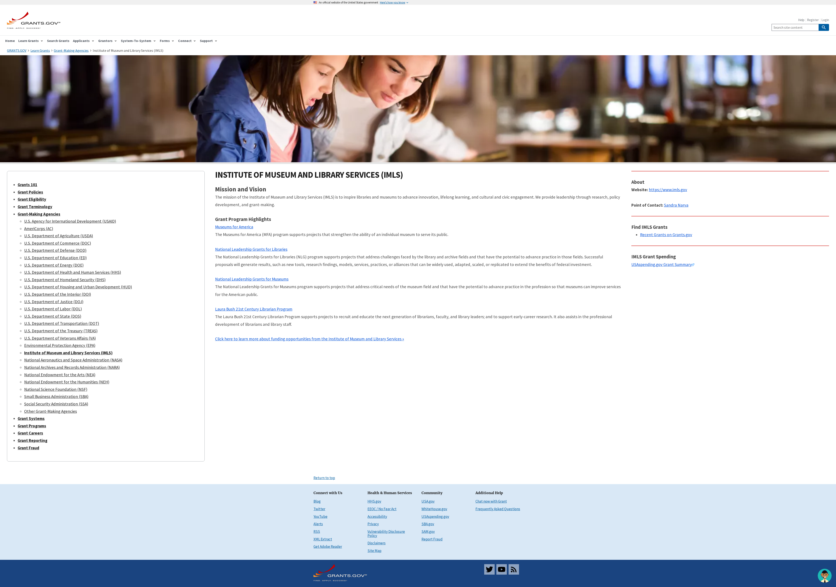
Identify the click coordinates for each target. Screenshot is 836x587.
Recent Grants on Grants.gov (666, 234)
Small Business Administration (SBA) (56, 396)
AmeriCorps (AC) (38, 228)
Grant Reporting (32, 440)
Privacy (373, 524)
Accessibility (377, 516)
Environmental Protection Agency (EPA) (59, 345)
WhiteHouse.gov (434, 509)
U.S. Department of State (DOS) (52, 316)
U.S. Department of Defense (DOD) (55, 250)
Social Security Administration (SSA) (56, 403)
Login (825, 19)
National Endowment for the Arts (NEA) (59, 374)
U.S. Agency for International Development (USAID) (70, 221)
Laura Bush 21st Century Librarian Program (253, 309)
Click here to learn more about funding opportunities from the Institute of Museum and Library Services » (309, 338)
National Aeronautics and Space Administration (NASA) (73, 360)
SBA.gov (427, 524)
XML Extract (323, 539)
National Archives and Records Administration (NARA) (72, 367)
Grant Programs (32, 425)
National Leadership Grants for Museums (251, 279)
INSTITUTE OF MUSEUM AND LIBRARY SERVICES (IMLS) (309, 175)
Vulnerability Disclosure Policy (386, 533)
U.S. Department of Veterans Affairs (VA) (60, 338)
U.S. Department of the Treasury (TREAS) (61, 330)
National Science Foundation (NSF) (55, 389)
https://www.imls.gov (668, 189)
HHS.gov (374, 501)
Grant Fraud (28, 447)
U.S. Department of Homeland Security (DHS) (65, 279)
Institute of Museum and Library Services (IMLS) (128, 50)
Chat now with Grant (491, 501)
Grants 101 (27, 184)
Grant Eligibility (32, 199)
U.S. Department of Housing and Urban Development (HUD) (78, 286)
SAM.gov (428, 531)
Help (801, 19)
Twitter (319, 509)
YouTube (320, 516)
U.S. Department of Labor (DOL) (53, 308)
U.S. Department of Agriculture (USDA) (58, 235)
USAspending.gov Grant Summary (661, 264)
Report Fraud (432, 539)
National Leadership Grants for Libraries (251, 249)
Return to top (324, 477)
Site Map (374, 550)
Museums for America (234, 226)
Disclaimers (376, 543)
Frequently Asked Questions (497, 509)
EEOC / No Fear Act (381, 509)
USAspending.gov (435, 516)
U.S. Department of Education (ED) (55, 257)
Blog (317, 501)
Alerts (318, 524)
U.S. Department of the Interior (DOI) (57, 294)
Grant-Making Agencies (39, 214)
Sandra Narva (676, 205)
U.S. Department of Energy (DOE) (54, 265)
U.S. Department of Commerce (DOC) (57, 243)
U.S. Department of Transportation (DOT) (61, 323)
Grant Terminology (35, 206)
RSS (317, 531)
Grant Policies (30, 192)
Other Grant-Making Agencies (50, 411)
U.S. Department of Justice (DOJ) (53, 301)
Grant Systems (31, 418)
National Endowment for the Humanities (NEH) (66, 382)
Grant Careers (30, 433)
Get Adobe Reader (328, 546)
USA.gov (428, 501)
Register (813, 19)
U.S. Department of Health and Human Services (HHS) (72, 272)
